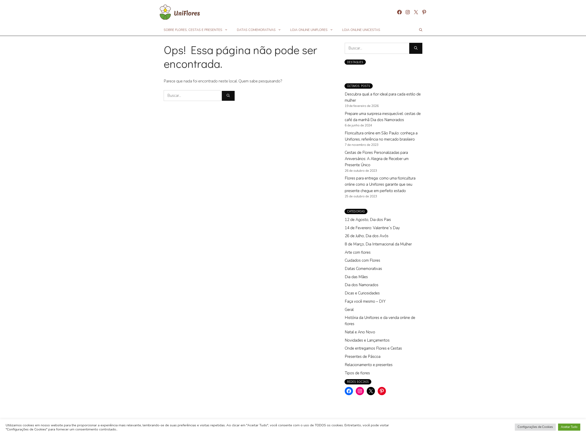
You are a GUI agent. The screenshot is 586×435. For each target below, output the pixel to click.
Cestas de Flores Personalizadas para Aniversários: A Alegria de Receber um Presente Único (377, 159)
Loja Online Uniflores (309, 30)
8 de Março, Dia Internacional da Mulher (378, 244)
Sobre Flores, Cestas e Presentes (193, 30)
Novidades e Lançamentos (367, 340)
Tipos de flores (357, 373)
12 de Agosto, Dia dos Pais (368, 219)
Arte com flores (358, 252)
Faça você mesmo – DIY (365, 301)
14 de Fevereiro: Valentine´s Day (372, 228)
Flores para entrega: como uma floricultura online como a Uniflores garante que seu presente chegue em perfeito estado (380, 184)
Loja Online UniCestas (361, 30)
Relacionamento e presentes (369, 364)
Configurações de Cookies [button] (535, 427)
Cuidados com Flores (362, 260)
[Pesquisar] (228, 96)
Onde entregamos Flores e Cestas (373, 348)
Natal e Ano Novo (360, 332)
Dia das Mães (356, 277)
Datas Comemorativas (256, 30)
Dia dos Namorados (361, 285)
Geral (349, 309)
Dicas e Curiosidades (362, 293)
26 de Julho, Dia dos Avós (366, 236)
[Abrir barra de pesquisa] (421, 30)
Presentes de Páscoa (362, 356)
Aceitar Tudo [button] (569, 427)
